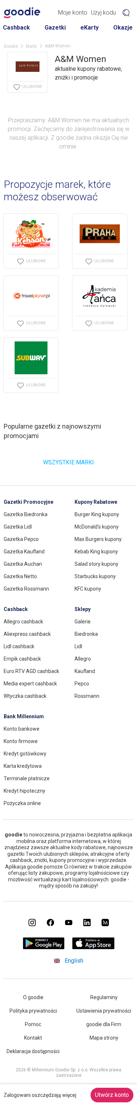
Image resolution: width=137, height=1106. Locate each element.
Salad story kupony (96, 564)
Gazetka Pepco (21, 539)
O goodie (33, 997)
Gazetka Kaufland (24, 551)
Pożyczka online (22, 803)
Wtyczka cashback (25, 696)
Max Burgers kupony (98, 539)
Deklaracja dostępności (33, 1051)
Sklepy (83, 609)
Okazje (123, 27)
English (74, 960)
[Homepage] (22, 13)
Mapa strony (104, 1038)
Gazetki (55, 27)
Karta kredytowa (23, 766)
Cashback (16, 27)
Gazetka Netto (20, 576)
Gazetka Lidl (18, 527)
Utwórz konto (112, 1094)
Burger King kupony (97, 514)
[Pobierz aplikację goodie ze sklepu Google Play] (43, 947)
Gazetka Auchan (23, 564)
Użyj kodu (103, 12)
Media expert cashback (30, 684)
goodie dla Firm (103, 1024)
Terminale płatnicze (27, 778)
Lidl (78, 646)
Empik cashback (22, 659)
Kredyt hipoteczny (24, 791)
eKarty (89, 27)
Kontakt (33, 1038)
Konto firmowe (21, 741)
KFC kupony (88, 589)
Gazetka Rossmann (26, 589)
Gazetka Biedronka (25, 514)
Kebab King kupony (96, 551)
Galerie (83, 621)
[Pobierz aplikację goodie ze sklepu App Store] (93, 947)
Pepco (82, 684)
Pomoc (33, 1024)
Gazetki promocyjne (28, 502)
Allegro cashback (23, 621)
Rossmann (87, 696)
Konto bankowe (21, 729)
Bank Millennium (24, 716)
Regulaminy (104, 997)
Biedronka (86, 634)
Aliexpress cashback (27, 634)
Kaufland (85, 671)
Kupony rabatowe (96, 502)
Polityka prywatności (33, 1011)
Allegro (83, 659)
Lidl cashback (19, 646)
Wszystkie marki (68, 462)
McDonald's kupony (97, 527)
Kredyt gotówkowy (25, 754)
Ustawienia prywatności (103, 1011)
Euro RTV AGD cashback (31, 671)
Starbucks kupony (95, 576)
